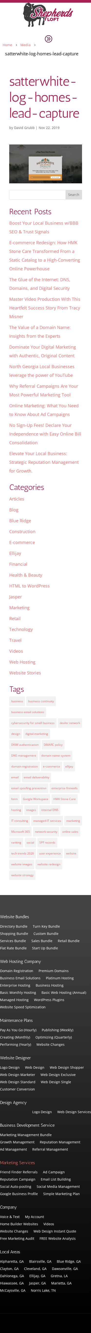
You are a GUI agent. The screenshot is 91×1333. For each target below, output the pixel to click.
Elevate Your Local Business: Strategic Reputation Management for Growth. (44, 462)
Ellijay (15, 553)
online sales (70, 832)
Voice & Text (10, 1217)
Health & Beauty (25, 575)
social (30, 842)
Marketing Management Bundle (26, 1135)
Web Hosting (22, 662)
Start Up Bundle (45, 948)
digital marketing (36, 734)
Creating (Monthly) (15, 1037)
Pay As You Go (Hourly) (18, 1030)
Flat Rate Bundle (13, 948)
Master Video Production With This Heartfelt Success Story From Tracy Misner (44, 307)
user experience (50, 853)
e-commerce (51, 766)
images (31, 810)
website (71, 853)
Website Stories (25, 673)
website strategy (22, 875)
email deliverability (36, 777)
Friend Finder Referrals (19, 1172)
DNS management (23, 755)
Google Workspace (35, 799)
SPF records (47, 842)
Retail (15, 618)
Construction (22, 531)
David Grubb (24, 127)
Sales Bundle (41, 941)
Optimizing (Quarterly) (53, 1037)
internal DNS (49, 810)
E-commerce (22, 542)
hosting (16, 810)
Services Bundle (13, 941)
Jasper (15, 597)
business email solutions (27, 712)
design (15, 734)
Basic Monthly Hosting (18, 993)
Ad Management (13, 1150)
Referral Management (50, 1150)
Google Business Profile (19, 1194)
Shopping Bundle (14, 934)
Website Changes (50, 1045)
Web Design (34, 1068)
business (17, 701)
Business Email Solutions (20, 978)
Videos (16, 651)
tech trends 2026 (22, 853)
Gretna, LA (59, 1276)
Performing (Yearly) (15, 1045)
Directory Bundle (13, 927)
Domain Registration (16, 971)
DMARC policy (53, 745)
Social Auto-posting (15, 1187)
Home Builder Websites (19, 1224)
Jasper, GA (37, 1283)
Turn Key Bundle (46, 927)
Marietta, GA (61, 1283)
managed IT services (47, 821)
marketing (73, 821)
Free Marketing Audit (17, 1239)
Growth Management (17, 1142)
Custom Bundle (45, 934)
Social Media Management (58, 1187)
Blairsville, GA (40, 1262)
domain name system (55, 755)
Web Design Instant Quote (54, 1231)
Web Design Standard (17, 1082)
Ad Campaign (54, 1172)
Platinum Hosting (60, 978)
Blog (13, 510)
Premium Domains (54, 971)
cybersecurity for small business (33, 723)
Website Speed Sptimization (23, 1007)
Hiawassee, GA (12, 1283)
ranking (16, 842)
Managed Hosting (14, 1000)
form (14, 799)
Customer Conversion (17, 1089)
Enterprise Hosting (15, 986)
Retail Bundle (69, 941)
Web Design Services (74, 1112)
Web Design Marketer (17, 1075)
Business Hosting (50, 986)
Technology (21, 629)
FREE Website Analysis (58, 1239)
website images (21, 864)
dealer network (70, 723)
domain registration (24, 766)
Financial (18, 564)
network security (46, 832)
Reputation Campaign (17, 1180)
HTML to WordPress (29, 586)
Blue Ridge (20, 520)
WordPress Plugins (49, 1000)
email (15, 777)
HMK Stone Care (64, 799)
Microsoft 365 (20, 832)
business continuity (41, 701)
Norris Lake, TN (43, 1291)
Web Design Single (56, 1082)
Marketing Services (17, 1162)
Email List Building (56, 1180)
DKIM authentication (25, 745)
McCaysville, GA (12, 1291)
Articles (16, 499)
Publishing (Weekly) (57, 1030)
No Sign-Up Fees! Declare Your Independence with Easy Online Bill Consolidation (45, 433)
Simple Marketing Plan (61, 1194)
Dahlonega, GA (12, 1276)
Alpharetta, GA (12, 1262)
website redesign (48, 864)
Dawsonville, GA (65, 1269)
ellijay (69, 766)
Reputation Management (60, 1142)
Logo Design (10, 1068)
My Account (34, 1217)
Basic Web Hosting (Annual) (63, 993)
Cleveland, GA (35, 1269)
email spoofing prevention (28, 788)
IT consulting (19, 821)
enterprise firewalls (64, 788)
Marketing (19, 607)
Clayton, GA (9, 1269)
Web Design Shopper (67, 1068)
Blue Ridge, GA (69, 1262)
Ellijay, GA (37, 1276)
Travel (15, 640)
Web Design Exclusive (58, 1075)
